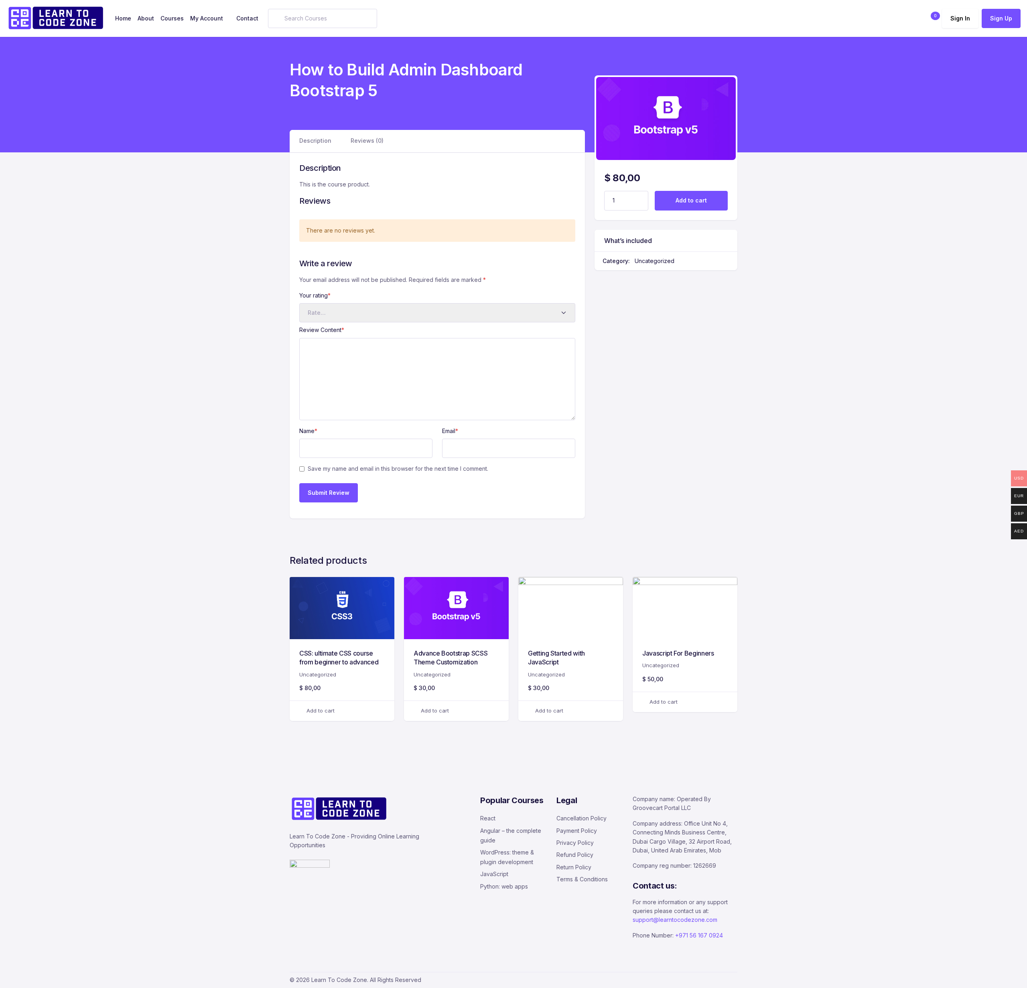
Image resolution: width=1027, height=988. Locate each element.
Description (315, 140)
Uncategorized (654, 260)
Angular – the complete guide (510, 835)
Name (308, 430)
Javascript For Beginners (678, 653)
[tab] (315, 141)
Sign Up (1001, 18)
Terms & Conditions (582, 879)
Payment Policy (576, 830)
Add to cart (691, 200)
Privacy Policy (575, 842)
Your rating (315, 295)
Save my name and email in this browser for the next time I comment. (398, 468)
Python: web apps (504, 886)
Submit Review (328, 492)
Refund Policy (574, 854)
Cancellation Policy (581, 818)
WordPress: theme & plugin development (507, 857)
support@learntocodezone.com (675, 919)
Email (450, 430)
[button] (931, 18)
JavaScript (494, 874)
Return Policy (573, 867)
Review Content (321, 329)
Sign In (960, 18)
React (487, 818)
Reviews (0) (367, 140)
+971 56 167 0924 (699, 935)
